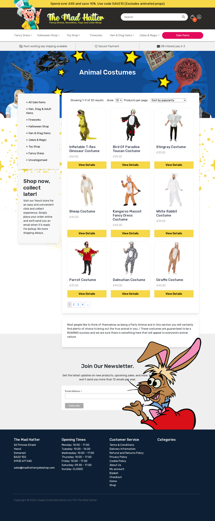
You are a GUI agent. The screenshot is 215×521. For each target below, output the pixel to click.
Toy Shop (72, 35)
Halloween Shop (47, 35)
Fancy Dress (22, 35)
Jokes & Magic (148, 35)
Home (113, 481)
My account (117, 469)
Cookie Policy (118, 461)
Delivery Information (123, 449)
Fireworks (96, 35)
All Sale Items (36, 102)
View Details (87, 165)
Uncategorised (36, 160)
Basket (114, 473)
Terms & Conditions (122, 444)
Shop (113, 485)
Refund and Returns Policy (127, 453)
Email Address (73, 391)
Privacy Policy (118, 457)
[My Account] (199, 17)
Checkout (116, 477)
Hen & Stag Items (121, 35)
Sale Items (182, 35)
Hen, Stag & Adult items (38, 111)
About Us (115, 465)
